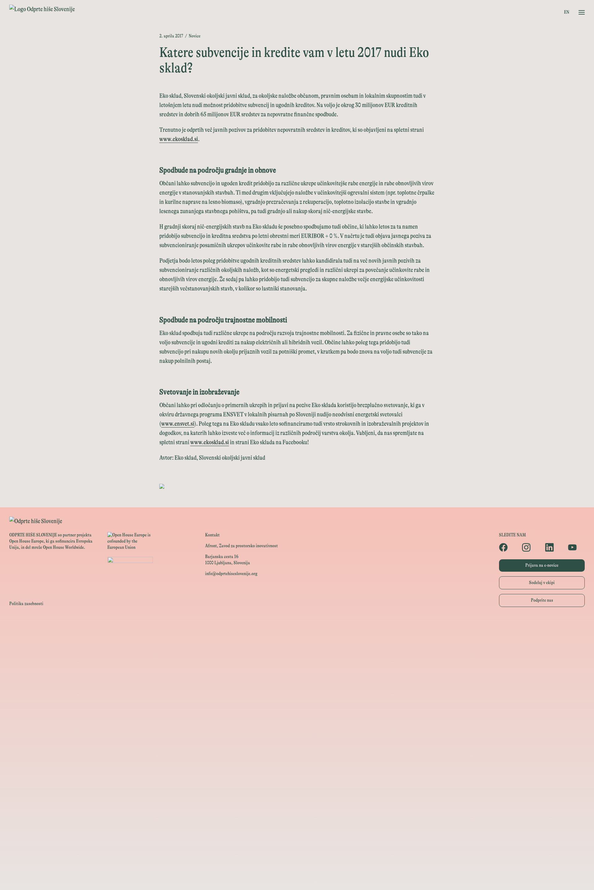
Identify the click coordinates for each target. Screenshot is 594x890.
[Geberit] (297, 821)
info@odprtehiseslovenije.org (231, 573)
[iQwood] (297, 765)
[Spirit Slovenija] (297, 682)
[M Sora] (297, 724)
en (566, 12)
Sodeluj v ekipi (542, 582)
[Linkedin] (553, 547)
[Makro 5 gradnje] (297, 807)
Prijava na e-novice (541, 565)
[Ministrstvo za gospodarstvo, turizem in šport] (297, 668)
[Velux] (297, 710)
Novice (194, 36)
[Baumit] (297, 779)
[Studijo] (297, 863)
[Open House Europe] (297, 626)
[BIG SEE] (297, 877)
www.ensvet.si (177, 423)
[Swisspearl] (297, 793)
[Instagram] (530, 547)
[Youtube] (576, 547)
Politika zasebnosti (26, 603)
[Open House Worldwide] (297, 640)
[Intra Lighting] (297, 696)
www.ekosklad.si (178, 139)
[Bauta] (297, 835)
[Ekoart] (297, 752)
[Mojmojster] (297, 849)
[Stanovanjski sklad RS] (297, 738)
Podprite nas (542, 600)
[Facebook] (507, 547)
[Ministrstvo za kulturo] (297, 654)
